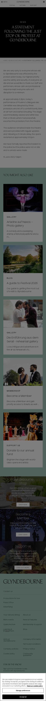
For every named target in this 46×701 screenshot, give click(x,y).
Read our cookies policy (35, 686)
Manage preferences (23, 690)
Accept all (23, 697)
